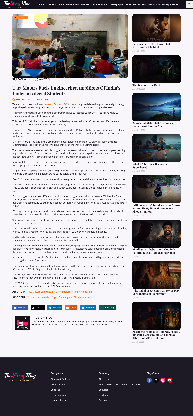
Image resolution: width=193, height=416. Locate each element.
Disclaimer (104, 395)
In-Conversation (99, 4)
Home (41, 4)
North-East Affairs (151, 4)
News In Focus (133, 4)
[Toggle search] (189, 4)
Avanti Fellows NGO (56, 104)
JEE (81, 107)
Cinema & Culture (55, 4)
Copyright (104, 389)
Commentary (72, 4)
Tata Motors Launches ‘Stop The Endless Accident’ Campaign (59, 291)
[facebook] (149, 380)
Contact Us (104, 400)
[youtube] (169, 380)
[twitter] (156, 380)
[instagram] (162, 380)
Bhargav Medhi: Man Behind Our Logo (119, 384)
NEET (55, 107)
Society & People (170, 4)
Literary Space (116, 4)
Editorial (85, 4)
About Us (104, 379)
